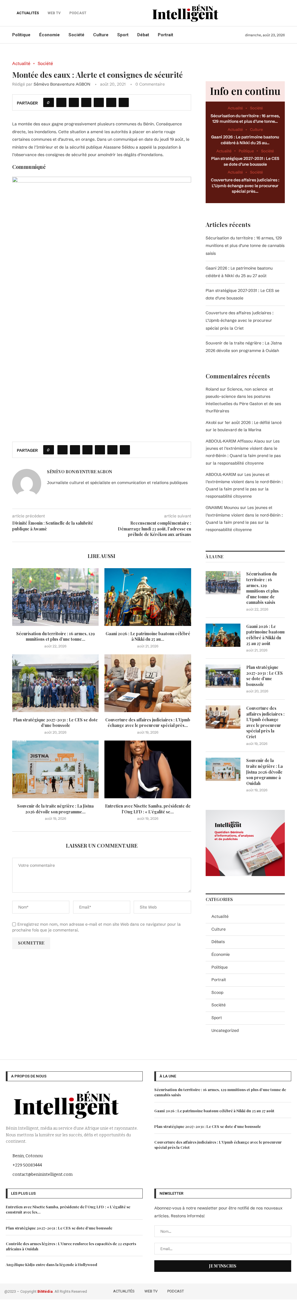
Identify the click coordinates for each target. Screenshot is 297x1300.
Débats (218, 941)
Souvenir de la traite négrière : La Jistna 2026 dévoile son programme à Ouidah (264, 772)
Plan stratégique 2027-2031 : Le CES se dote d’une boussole (55, 722)
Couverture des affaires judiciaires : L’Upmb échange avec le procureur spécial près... (147, 722)
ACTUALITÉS (28, 13)
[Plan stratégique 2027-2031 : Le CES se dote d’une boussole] (55, 683)
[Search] (282, 13)
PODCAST (175, 1291)
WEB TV (150, 1291)
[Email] (289, 1290)
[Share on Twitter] (74, 102)
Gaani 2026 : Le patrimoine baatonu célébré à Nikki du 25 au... (148, 636)
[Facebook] (256, 1290)
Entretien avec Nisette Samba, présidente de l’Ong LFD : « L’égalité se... (148, 809)
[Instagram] (273, 1290)
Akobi (211, 422)
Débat (143, 34)
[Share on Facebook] (61, 102)
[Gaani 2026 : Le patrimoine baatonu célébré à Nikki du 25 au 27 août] (147, 597)
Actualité (220, 916)
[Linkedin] (281, 1290)
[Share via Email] (124, 102)
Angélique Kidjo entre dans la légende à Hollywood (51, 1264)
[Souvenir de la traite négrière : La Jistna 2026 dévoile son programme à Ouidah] (55, 769)
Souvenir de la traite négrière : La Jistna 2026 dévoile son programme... (55, 809)
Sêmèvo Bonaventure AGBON (62, 84)
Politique (21, 34)
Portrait (165, 34)
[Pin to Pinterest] (86, 102)
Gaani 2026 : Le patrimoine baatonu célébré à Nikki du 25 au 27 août (265, 635)
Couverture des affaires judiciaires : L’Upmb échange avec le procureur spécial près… (245, 185)
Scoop (217, 992)
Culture (100, 34)
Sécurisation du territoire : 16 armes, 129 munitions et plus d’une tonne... (55, 636)
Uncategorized (225, 1030)
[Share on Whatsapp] (99, 102)
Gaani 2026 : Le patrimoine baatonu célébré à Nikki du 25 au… (245, 139)
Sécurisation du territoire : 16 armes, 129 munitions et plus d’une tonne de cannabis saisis (245, 245)
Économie (49, 34)
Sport (122, 34)
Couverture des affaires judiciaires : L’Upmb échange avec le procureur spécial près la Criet (240, 320)
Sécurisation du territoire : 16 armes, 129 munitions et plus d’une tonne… (245, 118)
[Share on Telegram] (111, 102)
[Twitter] (264, 1290)
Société (76, 34)
